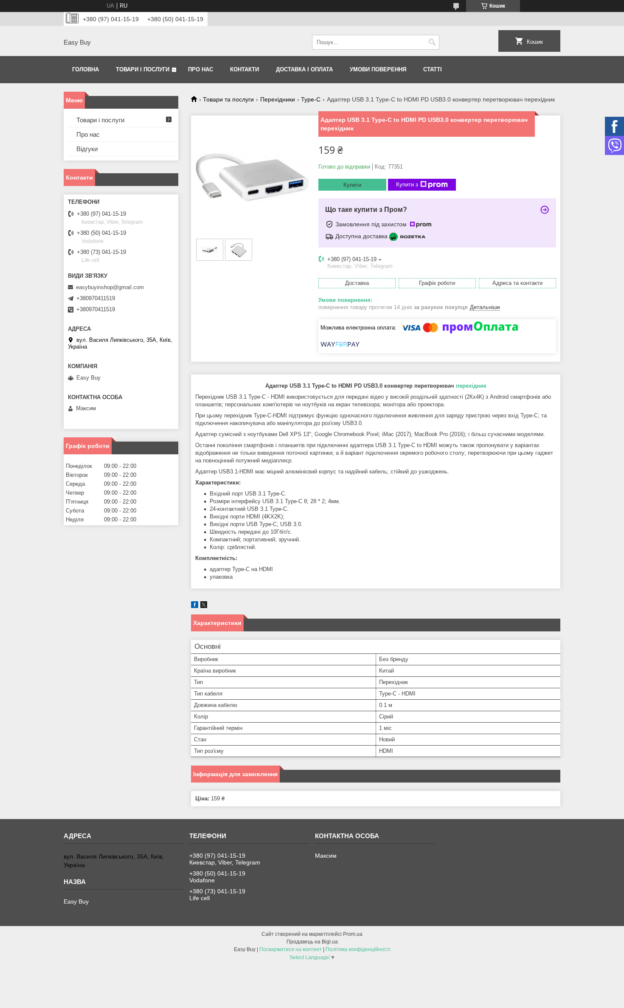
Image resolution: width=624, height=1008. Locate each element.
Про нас (200, 69)
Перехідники (277, 99)
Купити (352, 185)
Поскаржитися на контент (290, 949)
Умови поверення (378, 69)
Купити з (407, 184)
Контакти (244, 69)
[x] (203, 606)
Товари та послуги (228, 99)
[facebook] (194, 606)
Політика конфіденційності (358, 949)
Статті (432, 69)
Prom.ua (353, 934)
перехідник (471, 386)
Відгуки (87, 148)
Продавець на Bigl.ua (312, 942)
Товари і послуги (142, 69)
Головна (85, 69)
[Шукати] (431, 42)
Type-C (310, 99)
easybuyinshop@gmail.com (110, 287)
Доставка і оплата (304, 69)
